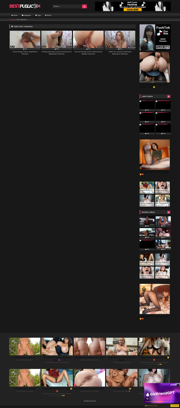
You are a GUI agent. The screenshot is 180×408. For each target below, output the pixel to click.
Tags (39, 15)
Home (15, 15)
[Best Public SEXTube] (24, 6)
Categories (27, 15)
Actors (49, 15)
